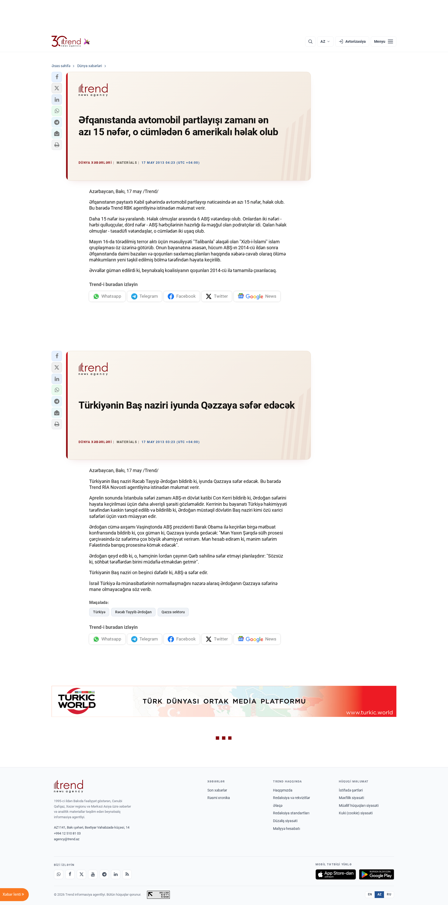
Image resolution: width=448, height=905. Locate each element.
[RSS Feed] (127, 874)
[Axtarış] (310, 41)
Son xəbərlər (217, 790)
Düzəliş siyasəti (285, 821)
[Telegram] (104, 874)
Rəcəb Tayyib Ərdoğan (133, 612)
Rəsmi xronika (218, 798)
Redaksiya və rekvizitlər (291, 798)
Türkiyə (99, 612)
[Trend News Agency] (68, 786)
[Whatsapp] (58, 874)
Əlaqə (277, 805)
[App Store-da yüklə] (336, 874)
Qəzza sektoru (173, 612)
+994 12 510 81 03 (67, 833)
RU (389, 894)
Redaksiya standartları (291, 813)
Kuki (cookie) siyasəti (356, 813)
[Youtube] (92, 874)
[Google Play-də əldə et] (376, 874)
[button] (57, 77)
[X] (81, 874)
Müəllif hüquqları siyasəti (359, 805)
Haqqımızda (282, 790)
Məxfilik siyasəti (351, 798)
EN (370, 894)
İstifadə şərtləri (351, 790)
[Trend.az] (71, 41)
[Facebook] (70, 874)
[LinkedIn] (115, 874)
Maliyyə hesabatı (286, 828)
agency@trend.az (66, 839)
